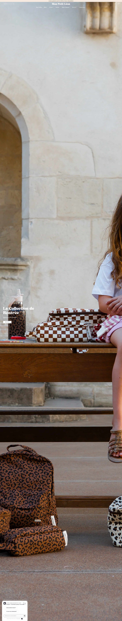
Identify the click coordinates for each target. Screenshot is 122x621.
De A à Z (74, 7)
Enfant (51, 7)
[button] (7, 322)
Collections (82, 7)
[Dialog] (22, 618)
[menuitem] (39, 7)
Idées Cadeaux (65, 7)
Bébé (45, 7)
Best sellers (39, 7)
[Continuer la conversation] (24, 616)
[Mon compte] (115, 4)
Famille (57, 7)
